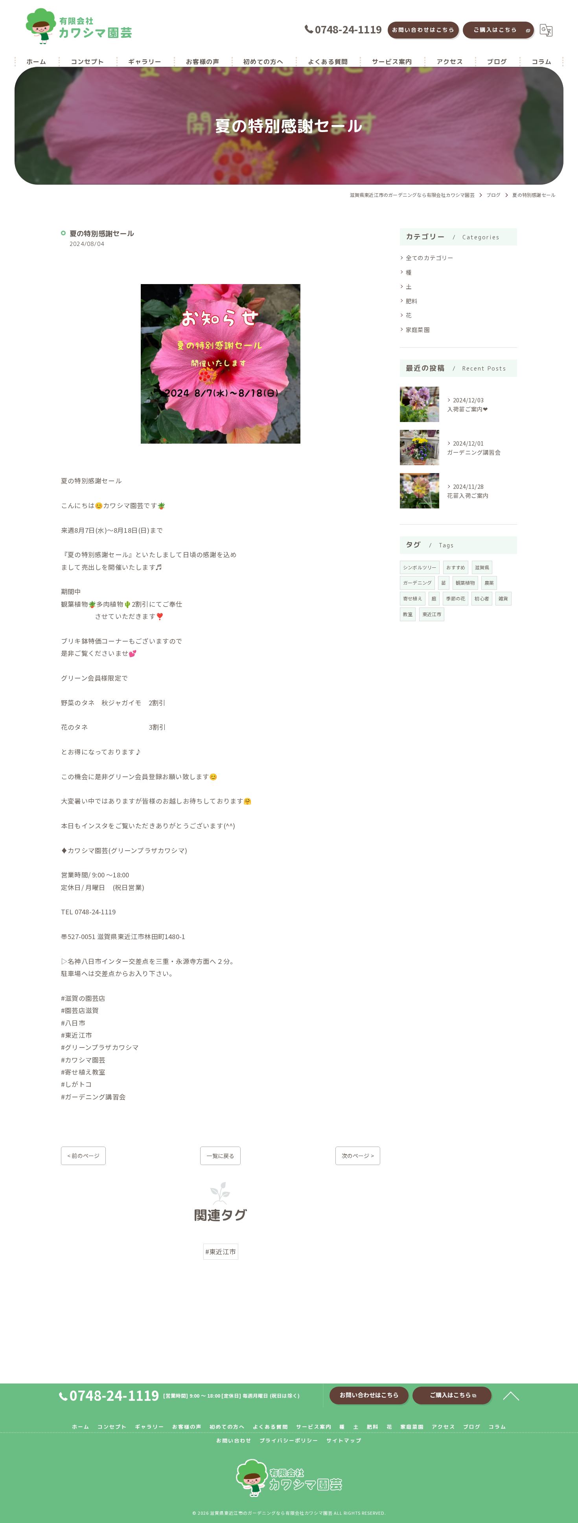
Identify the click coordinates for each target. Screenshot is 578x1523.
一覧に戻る (220, 1156)
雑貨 (503, 598)
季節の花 (455, 598)
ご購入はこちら (495, 29)
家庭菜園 (418, 329)
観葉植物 (465, 582)
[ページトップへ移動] (511, 1395)
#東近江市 (220, 1251)
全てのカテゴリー (430, 257)
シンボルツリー (419, 567)
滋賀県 (482, 567)
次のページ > (358, 1156)
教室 (407, 614)
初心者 (482, 598)
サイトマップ (344, 1440)
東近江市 (432, 614)
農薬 (489, 582)
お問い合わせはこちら (423, 29)
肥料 (412, 301)
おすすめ (456, 567)
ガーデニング (417, 582)
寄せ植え (412, 598)
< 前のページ (83, 1156)
